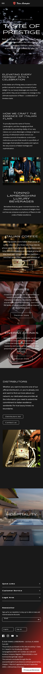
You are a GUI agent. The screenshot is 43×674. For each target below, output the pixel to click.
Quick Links (8, 584)
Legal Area (8, 597)
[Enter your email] (38, 619)
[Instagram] (8, 636)
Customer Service (12, 591)
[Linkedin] (17, 636)
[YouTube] (12, 636)
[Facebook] (3, 636)
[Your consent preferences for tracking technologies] (31, 670)
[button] (21, 267)
